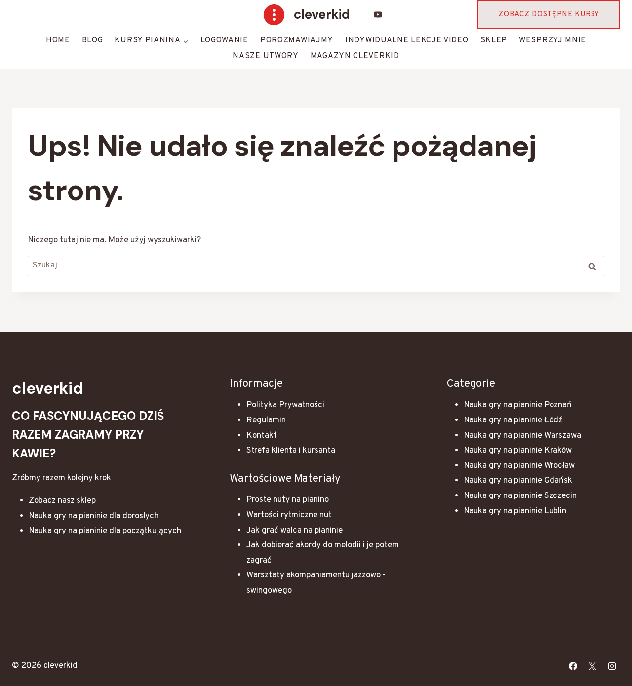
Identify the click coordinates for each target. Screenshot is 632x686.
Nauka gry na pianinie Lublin (515, 511)
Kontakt (261, 435)
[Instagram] (611, 666)
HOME (58, 40)
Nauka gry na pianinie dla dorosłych (93, 516)
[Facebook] (573, 666)
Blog (92, 40)
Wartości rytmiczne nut (289, 515)
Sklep (494, 40)
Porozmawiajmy (296, 40)
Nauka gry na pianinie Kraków (518, 450)
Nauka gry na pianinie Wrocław (519, 465)
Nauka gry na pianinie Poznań (518, 405)
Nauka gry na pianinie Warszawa (522, 435)
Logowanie (224, 40)
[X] (592, 666)
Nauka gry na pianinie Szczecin (520, 496)
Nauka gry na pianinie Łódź (513, 420)
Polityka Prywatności (285, 405)
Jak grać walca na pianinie (294, 530)
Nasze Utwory (265, 56)
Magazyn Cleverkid (355, 56)
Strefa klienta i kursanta (290, 450)
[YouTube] (378, 14)
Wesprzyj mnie (552, 40)
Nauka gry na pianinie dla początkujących (105, 531)
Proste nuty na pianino (287, 500)
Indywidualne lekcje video (407, 40)
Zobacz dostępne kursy (548, 14)
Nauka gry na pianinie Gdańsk (518, 480)
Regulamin (266, 420)
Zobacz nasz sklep (62, 500)
